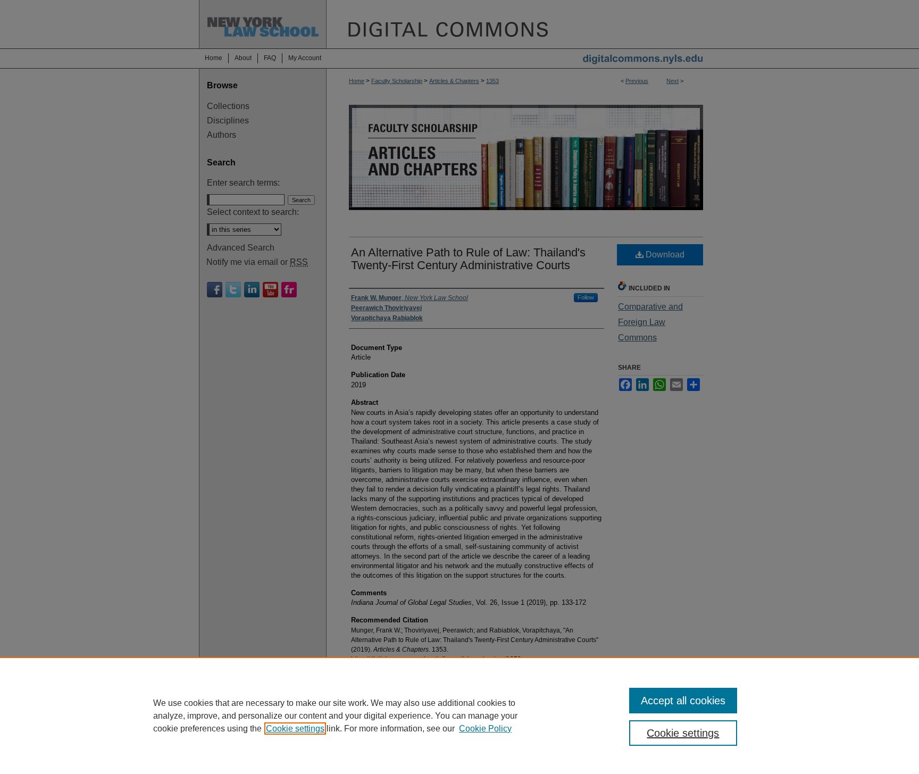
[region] (459, 715)
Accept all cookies (683, 700)
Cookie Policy (485, 728)
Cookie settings (295, 728)
